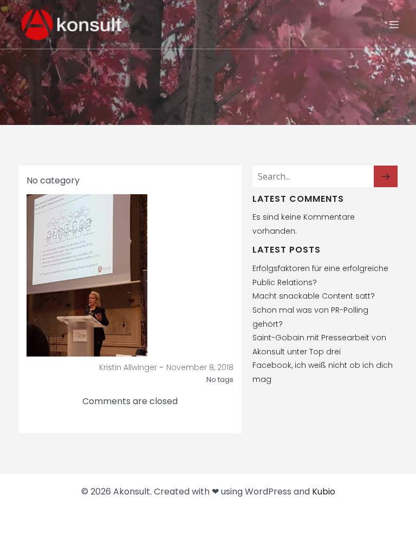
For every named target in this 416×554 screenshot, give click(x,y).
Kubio (323, 491)
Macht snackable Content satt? (313, 296)
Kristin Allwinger (128, 367)
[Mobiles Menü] (394, 24)
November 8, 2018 (199, 367)
